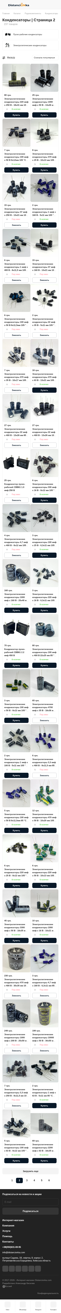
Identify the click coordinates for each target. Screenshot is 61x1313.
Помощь (7, 1236)
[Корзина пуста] (56, 4)
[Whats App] (38, 1269)
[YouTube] (25, 1269)
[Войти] (50, 4)
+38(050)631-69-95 (11, 1247)
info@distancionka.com (13, 1252)
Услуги (6, 1231)
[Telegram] (18, 1269)
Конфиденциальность (48, 1293)
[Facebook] (5, 1269)
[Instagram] (12, 1269)
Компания (8, 1225)
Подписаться (30, 1211)
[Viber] (31, 1269)
